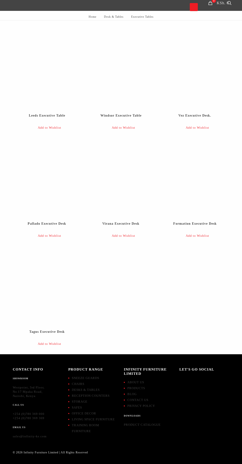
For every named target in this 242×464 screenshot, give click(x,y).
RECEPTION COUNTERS (91, 395)
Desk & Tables (114, 16)
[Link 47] (47, 68)
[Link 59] (121, 176)
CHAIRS (78, 384)
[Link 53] (194, 68)
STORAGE (79, 401)
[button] (47, 128)
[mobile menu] (194, 7)
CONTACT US (137, 400)
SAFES (77, 407)
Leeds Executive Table (47, 115)
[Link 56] (47, 176)
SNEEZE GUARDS (85, 378)
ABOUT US (135, 382)
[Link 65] (47, 284)
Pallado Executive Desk (47, 223)
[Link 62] (194, 176)
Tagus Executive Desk (47, 331)
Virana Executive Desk (120, 223)
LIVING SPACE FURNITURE (93, 419)
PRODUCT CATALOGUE (142, 424)
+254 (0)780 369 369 (28, 418)
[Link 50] (121, 68)
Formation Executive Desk (195, 223)
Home (92, 16)
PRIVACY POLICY (141, 406)
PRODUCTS (136, 388)
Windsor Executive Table (121, 115)
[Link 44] (229, 3)
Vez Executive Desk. (194, 115)
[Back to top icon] (233, 454)
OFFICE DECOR (84, 413)
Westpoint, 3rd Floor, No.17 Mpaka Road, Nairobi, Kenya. (28, 392)
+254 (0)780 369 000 (28, 414)
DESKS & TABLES (86, 390)
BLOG (132, 394)
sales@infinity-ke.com (30, 436)
